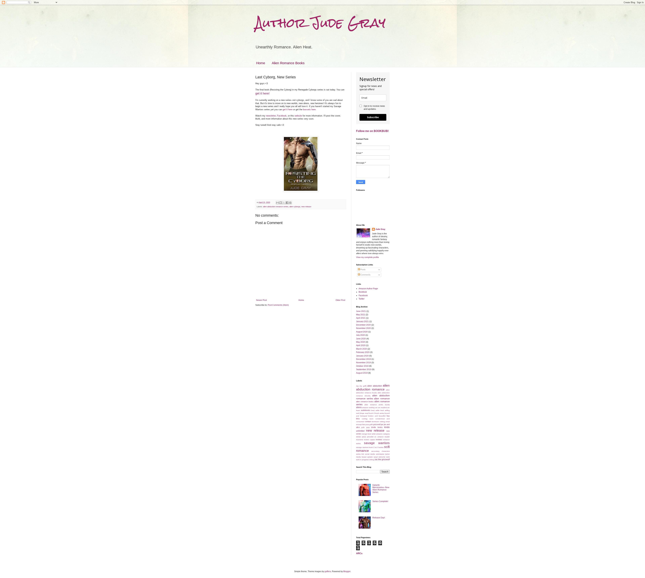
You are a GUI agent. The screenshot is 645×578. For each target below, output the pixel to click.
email (388, 422)
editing (382, 422)
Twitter (361, 299)
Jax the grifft (361, 386)
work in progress (362, 460)
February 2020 (363, 352)
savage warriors (377, 443)
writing (371, 460)
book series (379, 413)
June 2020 (361, 338)
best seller (375, 410)
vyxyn (376, 457)
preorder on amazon (375, 437)
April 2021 (361, 318)
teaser (364, 457)
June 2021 (361, 311)
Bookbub (363, 292)
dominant (375, 422)
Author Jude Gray (320, 23)
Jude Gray (380, 229)
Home (260, 63)
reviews (379, 440)
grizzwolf (376, 424)
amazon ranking (368, 407)
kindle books (376, 427)
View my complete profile (367, 257)
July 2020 (360, 335)
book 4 (371, 413)
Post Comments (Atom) (278, 305)
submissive (380, 454)
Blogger (346, 571)
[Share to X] (284, 202)
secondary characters (380, 451)
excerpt (359, 424)
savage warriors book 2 (365, 447)
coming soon (367, 419)
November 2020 (363, 328)
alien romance (382, 398)
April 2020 (361, 345)
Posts (363, 269)
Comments (365, 275)
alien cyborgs (294, 207)
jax (382, 424)
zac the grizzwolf (382, 459)
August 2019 (362, 373)
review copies (369, 440)
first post (365, 424)
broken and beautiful (376, 416)
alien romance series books (377, 405)
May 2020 (360, 342)
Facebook (282, 115)
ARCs (359, 553)
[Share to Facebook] (287, 202)
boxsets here (309, 109)
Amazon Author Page (368, 288)
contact (368, 422)
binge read (364, 413)
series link (360, 454)
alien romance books (365, 402)
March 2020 (361, 349)
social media (370, 454)
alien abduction (374, 386)
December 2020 (363, 325)
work (388, 457)
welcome (382, 457)
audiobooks (365, 410)
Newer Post (261, 300)
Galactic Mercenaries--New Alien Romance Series (380, 488)
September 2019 (363, 369)
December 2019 (363, 359)
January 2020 (362, 356)
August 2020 (362, 332)
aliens (359, 407)
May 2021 (360, 314)
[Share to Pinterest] (290, 202)
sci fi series (379, 447)
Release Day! (378, 517)
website (298, 115)
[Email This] (277, 202)
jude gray (365, 427)
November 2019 (363, 362)
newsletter (271, 115)
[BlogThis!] (280, 202)
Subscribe (373, 117)
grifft (371, 424)
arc (376, 407)
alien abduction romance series (275, 207)
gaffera (328, 571)
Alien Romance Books (288, 63)
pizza (364, 437)
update (370, 457)
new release (306, 207)
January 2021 (362, 321)
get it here (287, 109)
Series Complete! (380, 501)
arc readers (382, 407)
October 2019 (362, 366)
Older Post (340, 300)
